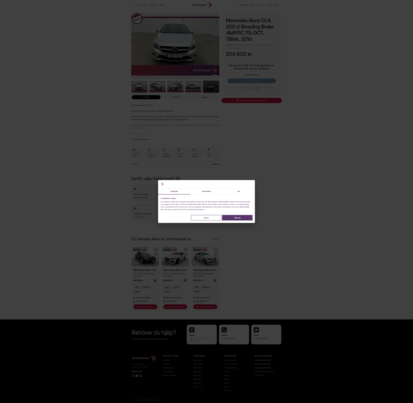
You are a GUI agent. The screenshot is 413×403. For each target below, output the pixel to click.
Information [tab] (206, 191)
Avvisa (206, 218)
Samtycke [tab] (174, 191)
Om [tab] (238, 191)
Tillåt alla (237, 218)
